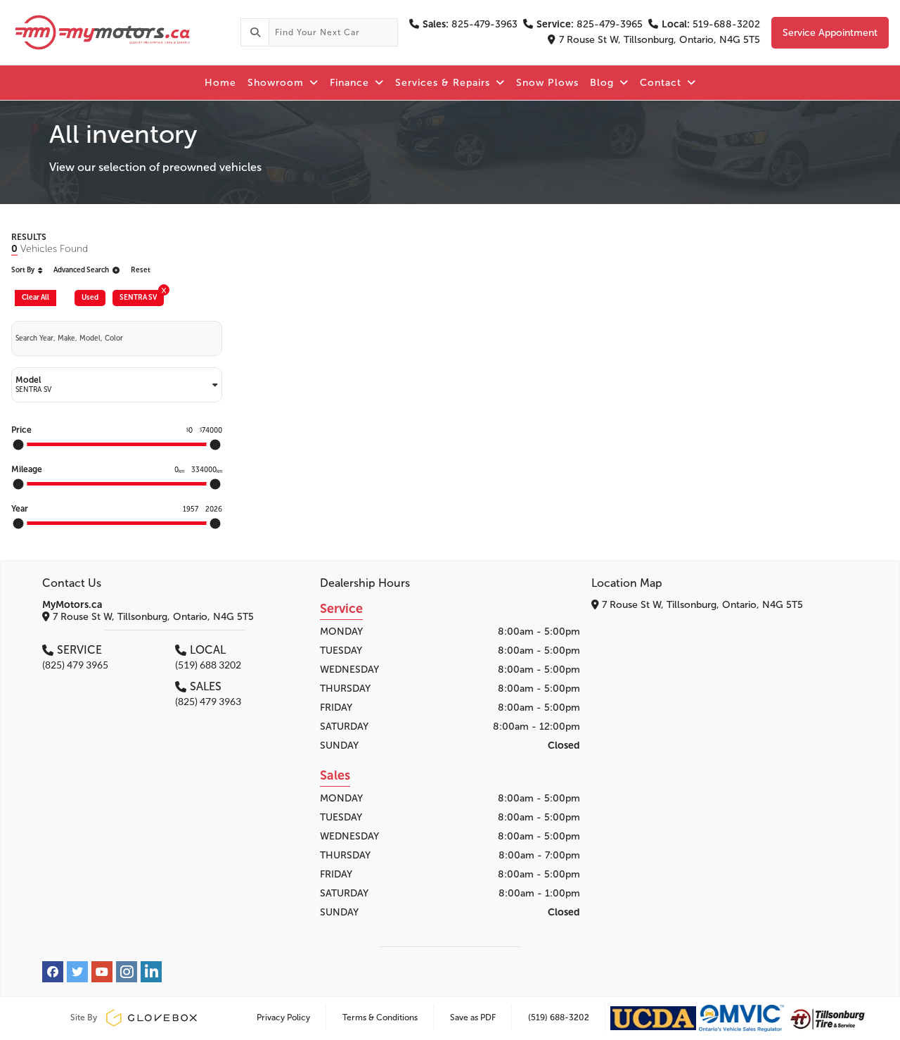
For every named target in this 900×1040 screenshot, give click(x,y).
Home (220, 83)
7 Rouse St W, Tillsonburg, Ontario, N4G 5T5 (659, 40)
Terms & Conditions (380, 1017)
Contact (662, 83)
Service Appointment (830, 33)
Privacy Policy (283, 1017)
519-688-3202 (711, 24)
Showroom (277, 83)
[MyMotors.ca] (120, 32)
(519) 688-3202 (558, 1017)
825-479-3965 (589, 24)
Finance (351, 83)
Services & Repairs (444, 83)
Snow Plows (547, 83)
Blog (603, 83)
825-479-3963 (470, 24)
